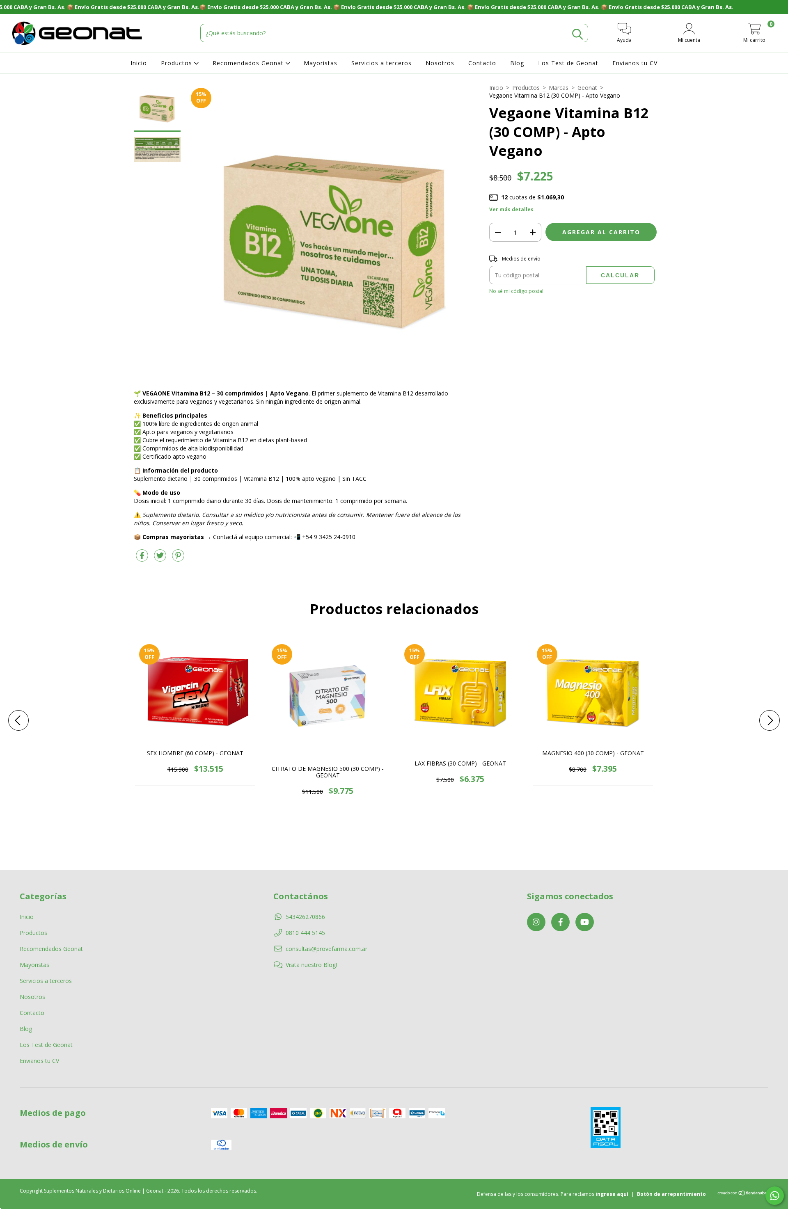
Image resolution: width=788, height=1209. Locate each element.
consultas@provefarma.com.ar (326, 949)
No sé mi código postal (516, 291)
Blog (517, 63)
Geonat (587, 87)
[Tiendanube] (742, 1194)
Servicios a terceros (381, 63)
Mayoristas (320, 63)
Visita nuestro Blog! (311, 965)
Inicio (139, 63)
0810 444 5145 (305, 933)
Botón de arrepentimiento (671, 1194)
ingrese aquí (612, 1194)
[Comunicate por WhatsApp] (774, 1195)
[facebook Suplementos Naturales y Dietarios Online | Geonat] (560, 922)
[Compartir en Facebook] (143, 558)
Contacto (482, 63)
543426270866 (305, 917)
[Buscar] (577, 34)
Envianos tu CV (634, 63)
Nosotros (440, 63)
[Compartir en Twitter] (161, 558)
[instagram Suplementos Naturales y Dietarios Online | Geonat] (536, 922)
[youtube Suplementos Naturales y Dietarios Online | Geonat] (584, 922)
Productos (177, 63)
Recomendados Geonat (249, 63)
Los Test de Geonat (568, 63)
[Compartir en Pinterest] (178, 558)
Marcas (558, 87)
